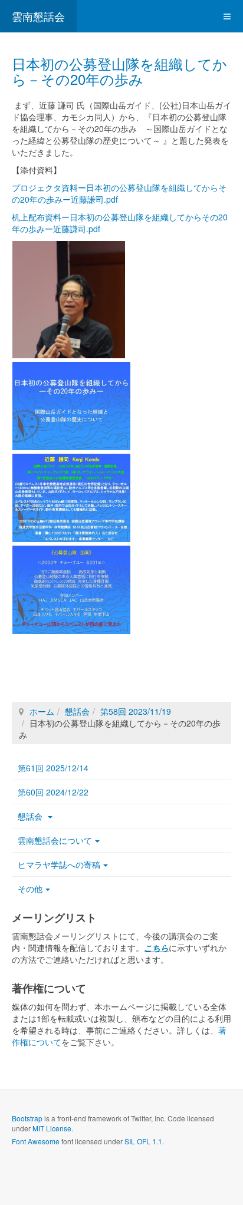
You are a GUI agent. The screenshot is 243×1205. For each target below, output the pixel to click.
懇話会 (77, 711)
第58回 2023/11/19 (135, 711)
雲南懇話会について (55, 840)
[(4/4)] (71, 590)
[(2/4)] (71, 406)
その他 (30, 888)
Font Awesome (36, 1141)
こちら (156, 947)
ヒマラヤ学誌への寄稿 (59, 864)
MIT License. (52, 1128)
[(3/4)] (71, 498)
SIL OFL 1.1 (143, 1141)
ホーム (41, 711)
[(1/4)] (68, 299)
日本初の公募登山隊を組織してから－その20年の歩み (119, 71)
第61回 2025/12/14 (53, 768)
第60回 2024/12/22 (53, 792)
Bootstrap (27, 1118)
